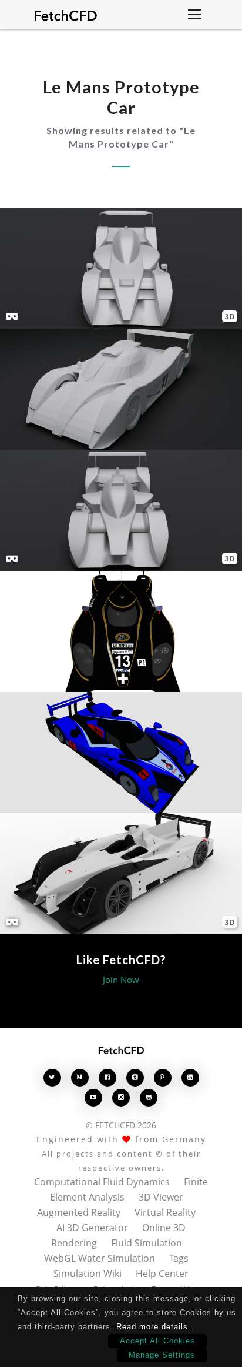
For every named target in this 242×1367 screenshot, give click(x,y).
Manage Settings (162, 1355)
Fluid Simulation (146, 1242)
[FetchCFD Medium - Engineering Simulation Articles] (79, 1077)
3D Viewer (161, 1197)
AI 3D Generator (92, 1227)
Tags (179, 1258)
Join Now (121, 979)
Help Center (162, 1273)
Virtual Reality (165, 1212)
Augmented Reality (78, 1212)
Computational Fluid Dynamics (102, 1181)
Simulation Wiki (87, 1273)
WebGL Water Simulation (99, 1258)
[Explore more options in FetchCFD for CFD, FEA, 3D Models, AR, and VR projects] (194, 15)
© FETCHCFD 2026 (121, 1125)
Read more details (152, 1326)
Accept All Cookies (157, 1340)
